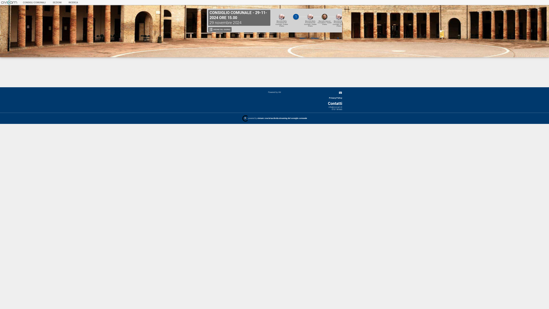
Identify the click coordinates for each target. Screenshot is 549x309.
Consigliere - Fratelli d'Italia (325, 22)
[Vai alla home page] (9, 2)
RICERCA (73, 2)
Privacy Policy (335, 98)
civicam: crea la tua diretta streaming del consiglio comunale (282, 118)
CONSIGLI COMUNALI (34, 2)
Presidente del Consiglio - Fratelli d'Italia (282, 23)
